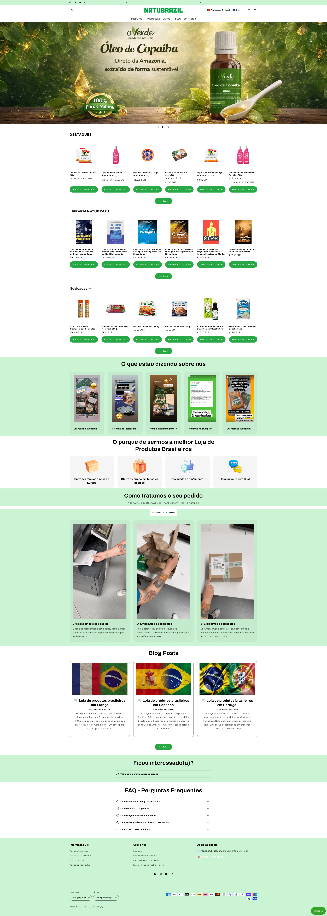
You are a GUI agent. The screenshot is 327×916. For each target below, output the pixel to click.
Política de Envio (77, 860)
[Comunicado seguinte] (200, 2)
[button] (72, 10)
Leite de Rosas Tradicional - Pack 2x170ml (242, 174)
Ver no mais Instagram (162, 429)
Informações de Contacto (145, 856)
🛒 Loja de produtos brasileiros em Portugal (227, 703)
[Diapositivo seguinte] (169, 127)
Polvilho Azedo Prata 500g (178, 327)
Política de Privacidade (80, 856)
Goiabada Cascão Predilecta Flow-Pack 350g (115, 328)
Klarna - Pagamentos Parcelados (148, 865)
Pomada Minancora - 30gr (145, 173)
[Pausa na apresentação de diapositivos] (175, 127)
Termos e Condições (79, 851)
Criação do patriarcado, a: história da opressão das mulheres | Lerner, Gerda (82, 251)
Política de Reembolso (80, 865)
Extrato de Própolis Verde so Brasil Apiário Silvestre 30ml (210, 328)
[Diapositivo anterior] (152, 127)
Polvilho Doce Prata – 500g (146, 327)
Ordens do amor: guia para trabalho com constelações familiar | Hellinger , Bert (114, 251)
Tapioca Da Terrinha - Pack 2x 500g (84, 174)
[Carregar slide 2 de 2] (162, 127)
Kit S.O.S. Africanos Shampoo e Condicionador (82, 328)
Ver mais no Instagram (86, 429)
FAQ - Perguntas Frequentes (146, 860)
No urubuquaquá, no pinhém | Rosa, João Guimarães (243, 250)
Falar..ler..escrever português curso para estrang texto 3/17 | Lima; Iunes (179, 251)
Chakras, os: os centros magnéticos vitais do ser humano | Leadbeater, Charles (211, 251)
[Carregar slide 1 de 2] (158, 127)
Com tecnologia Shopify (94, 907)
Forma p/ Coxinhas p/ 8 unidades (176, 174)
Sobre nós (137, 851)
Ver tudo (163, 201)
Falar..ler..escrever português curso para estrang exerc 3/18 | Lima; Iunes (147, 251)
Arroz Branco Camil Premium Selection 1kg (242, 328)
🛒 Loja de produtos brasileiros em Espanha (163, 703)
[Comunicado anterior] (127, 2)
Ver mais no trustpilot (200, 429)
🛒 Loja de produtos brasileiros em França (100, 703)
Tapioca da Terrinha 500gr (209, 173)
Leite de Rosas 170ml (112, 173)
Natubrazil (80, 907)
